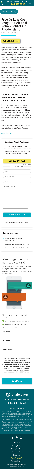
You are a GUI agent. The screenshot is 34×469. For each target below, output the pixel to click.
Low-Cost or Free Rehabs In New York (17, 244)
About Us (16, 443)
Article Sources (6, 133)
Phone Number (8, 349)
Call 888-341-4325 (17, 161)
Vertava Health (16, 461)
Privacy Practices (16, 449)
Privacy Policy (16, 446)
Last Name (6, 340)
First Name (6, 331)
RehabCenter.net (18, 464)
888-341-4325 (17, 402)
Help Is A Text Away (9, 12)
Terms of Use (16, 452)
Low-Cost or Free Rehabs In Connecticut (17, 248)
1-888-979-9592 (17, 3)
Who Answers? (27, 164)
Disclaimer (16, 455)
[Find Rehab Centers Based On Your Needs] (17, 394)
